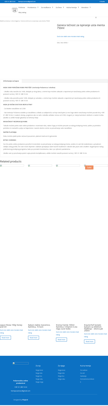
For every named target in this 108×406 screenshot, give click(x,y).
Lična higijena (15, 21)
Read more (5, 338)
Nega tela (39, 373)
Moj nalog (22, 12)
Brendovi (85, 7)
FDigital (25, 400)
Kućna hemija (72, 7)
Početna (22, 7)
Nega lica (39, 376)
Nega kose (39, 370)
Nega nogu (39, 382)
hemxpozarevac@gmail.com (20, 391)
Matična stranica (5, 21)
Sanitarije (83, 376)
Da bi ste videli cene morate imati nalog (70, 36)
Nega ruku (39, 379)
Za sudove (83, 370)
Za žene (59, 7)
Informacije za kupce (11, 81)
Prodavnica (32, 7)
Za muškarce (46, 7)
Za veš (82, 373)
